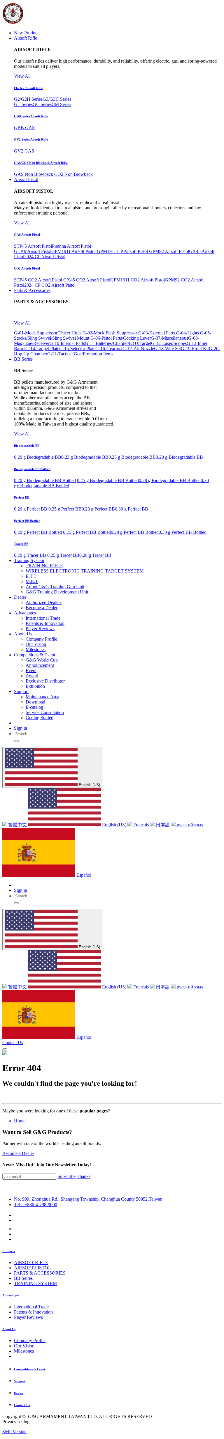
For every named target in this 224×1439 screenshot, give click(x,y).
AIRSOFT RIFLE (31, 1262)
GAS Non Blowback (33, 174)
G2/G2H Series (28, 99)
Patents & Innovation (33, 1311)
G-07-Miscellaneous (169, 338)
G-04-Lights (187, 332)
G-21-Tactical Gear (65, 353)
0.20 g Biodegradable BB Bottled (45, 480)
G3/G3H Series (57, 99)
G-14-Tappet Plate (42, 348)
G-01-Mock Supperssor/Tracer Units (47, 332)
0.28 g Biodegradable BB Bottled (170, 480)
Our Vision (24, 1345)
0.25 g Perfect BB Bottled (87, 532)
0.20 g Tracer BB (30, 555)
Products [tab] (8, 1251)
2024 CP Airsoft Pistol (44, 256)
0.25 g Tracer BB (63, 555)
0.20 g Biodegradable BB (37, 457)
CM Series (61, 104)
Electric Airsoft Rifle (28, 88)
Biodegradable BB (26, 445)
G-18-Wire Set (167, 348)
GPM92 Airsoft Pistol (169, 251)
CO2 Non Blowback (73, 174)
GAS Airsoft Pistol (27, 234)
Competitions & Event (29, 1369)
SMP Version (14, 1431)
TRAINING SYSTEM (35, 1283)
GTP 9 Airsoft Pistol (32, 251)
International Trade (31, 1306)
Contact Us (12, 1042)
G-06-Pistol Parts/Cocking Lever (120, 338)
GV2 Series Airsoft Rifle (31, 139)
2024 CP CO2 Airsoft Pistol (50, 285)
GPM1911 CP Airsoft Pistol (123, 251)
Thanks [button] (83, 1176)
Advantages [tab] (10, 1295)
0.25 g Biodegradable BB (132, 457)
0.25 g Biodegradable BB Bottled (108, 480)
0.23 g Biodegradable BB (84, 457)
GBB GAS (24, 127)
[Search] (16, 741)
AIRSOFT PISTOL (32, 1267)
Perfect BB (21, 497)
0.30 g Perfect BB (131, 508)
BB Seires (23, 1278)
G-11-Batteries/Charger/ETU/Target (118, 343)
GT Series (23, 104)
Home (19, 1120)
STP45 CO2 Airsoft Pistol (38, 279)
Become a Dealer (18, 1153)
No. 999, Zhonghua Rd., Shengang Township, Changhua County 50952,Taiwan (88, 1199)
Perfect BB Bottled (27, 520)
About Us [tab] (8, 1329)
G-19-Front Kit (195, 348)
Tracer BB (21, 543)
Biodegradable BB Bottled (32, 469)
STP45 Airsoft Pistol (33, 246)
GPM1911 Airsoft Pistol (74, 251)
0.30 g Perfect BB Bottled (182, 532)
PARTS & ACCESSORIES (40, 1272)
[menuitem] (26, 32)
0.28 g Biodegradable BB (179, 457)
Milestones (24, 1350)
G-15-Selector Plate (77, 348)
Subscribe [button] (66, 1176)
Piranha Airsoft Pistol (71, 246)
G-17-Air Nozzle (138, 348)
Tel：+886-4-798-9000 (35, 1204)
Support (19, 1381)
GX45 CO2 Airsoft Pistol (86, 279)
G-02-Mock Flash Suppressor (110, 332)
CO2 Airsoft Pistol (27, 268)
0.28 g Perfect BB (98, 508)
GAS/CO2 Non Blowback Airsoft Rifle (41, 162)
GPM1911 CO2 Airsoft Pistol (137, 279)
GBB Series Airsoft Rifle (31, 116)
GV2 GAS (24, 150)
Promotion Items (98, 353)
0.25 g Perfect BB (65, 508)
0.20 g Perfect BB (30, 508)
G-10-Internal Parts (67, 343)
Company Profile (30, 1340)
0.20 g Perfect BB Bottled (38, 532)
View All (22, 76)
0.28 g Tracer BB (95, 555)
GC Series (42, 104)
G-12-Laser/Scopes (169, 343)
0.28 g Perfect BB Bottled (135, 532)
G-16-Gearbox (109, 348)
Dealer (18, 1393)
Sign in (20, 728)
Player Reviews (28, 1317)
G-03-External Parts (156, 332)
